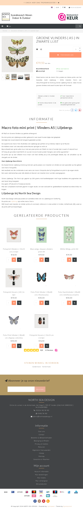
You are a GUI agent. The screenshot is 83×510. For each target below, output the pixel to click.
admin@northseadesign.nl (42, 416)
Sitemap (41, 456)
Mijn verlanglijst (42, 481)
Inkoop (41, 453)
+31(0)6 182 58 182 (42, 410)
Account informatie (42, 471)
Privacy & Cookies (41, 444)
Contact (41, 434)
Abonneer (40, 389)
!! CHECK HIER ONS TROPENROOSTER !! (40, 2)
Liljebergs (14, 201)
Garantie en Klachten (41, 459)
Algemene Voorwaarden (42, 450)
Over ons (41, 431)
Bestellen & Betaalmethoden (41, 438)
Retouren (41, 447)
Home (5, 31)
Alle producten (41, 484)
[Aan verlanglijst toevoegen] (37, 49)
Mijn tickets (41, 478)
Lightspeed (50, 506)
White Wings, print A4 (69, 249)
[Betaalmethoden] (6, 492)
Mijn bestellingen (41, 475)
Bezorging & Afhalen (41, 441)
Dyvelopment (67, 506)
